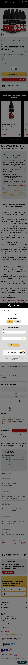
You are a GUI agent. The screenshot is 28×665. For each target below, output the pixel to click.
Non (18, 321)
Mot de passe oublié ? (14, 348)
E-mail (3, 329)
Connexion (14, 344)
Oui (10, 321)
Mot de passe (5, 336)
